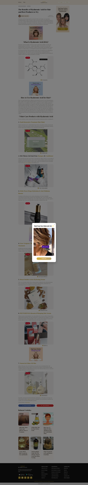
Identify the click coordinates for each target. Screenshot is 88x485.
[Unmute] (53, 254)
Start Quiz (44, 258)
